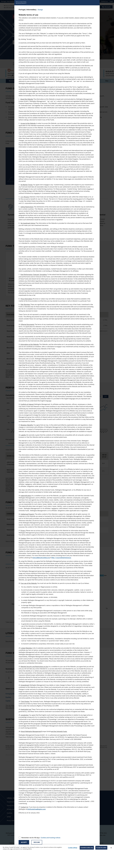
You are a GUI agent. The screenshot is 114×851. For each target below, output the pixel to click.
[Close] (111, 848)
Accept (24, 842)
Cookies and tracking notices (50, 838)
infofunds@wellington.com (36, 809)
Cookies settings (72, 847)
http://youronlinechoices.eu (61, 558)
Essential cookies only (87, 847)
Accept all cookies (101, 847)
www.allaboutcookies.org (41, 558)
